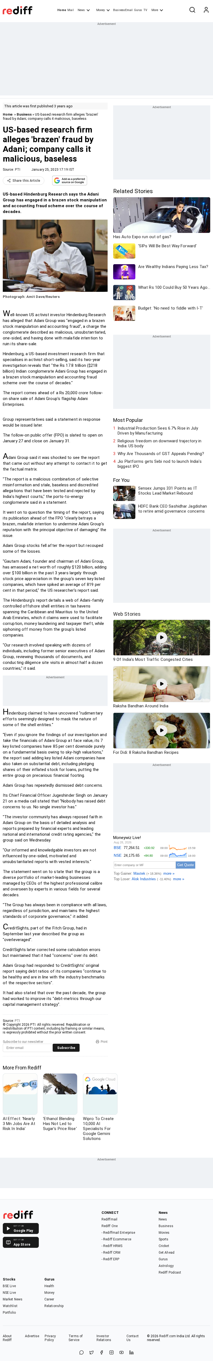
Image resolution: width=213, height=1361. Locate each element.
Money (100, 10)
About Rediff (7, 1338)
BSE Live (9, 1286)
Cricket (164, 1246)
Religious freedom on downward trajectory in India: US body (159, 443)
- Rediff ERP (110, 1259)
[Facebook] (101, 1352)
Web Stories (127, 614)
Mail (70, 10)
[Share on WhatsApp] (81, 1352)
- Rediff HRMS (112, 1246)
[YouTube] (121, 1352)
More (154, 10)
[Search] (192, 10)
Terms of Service (76, 1338)
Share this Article (26, 181)
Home (61, 10)
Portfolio (9, 1313)
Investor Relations (104, 1338)
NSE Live (9, 1293)
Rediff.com (167, 1336)
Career (49, 1299)
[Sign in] (206, 10)
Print (104, 1042)
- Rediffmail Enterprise (118, 1233)
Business (24, 114)
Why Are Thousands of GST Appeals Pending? (161, 453)
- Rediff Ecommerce (116, 1239)
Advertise (32, 1336)
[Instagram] (111, 1352)
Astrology (166, 1266)
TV (145, 10)
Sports (164, 1239)
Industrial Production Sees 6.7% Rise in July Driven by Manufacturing (158, 431)
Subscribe (66, 1048)
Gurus (138, 10)
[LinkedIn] (131, 1352)
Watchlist (10, 1306)
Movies (164, 1233)
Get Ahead (166, 1252)
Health (49, 1286)
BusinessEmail (123, 10)
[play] (161, 637)
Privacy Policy (50, 1338)
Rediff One (110, 1226)
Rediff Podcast (170, 1272)
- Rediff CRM (111, 1252)
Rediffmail (109, 1219)
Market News (12, 1299)
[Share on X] (91, 1352)
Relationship (54, 1306)
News (81, 10)
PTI (17, 170)
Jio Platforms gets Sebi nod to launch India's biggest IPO (160, 464)
